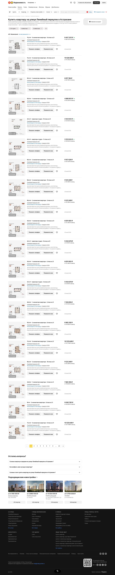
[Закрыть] (106, 12)
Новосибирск (35, 518)
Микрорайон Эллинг (61, 523)
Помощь (73, 553)
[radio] (34, 446)
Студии (10, 534)
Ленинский (58, 521)
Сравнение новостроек (91, 516)
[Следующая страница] (63, 446)
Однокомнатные (12, 539)
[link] (104, 2)
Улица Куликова (12, 523)
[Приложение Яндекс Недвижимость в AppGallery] (103, 564)
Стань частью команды (32, 553)
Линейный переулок (32, 40)
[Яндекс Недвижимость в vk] (100, 554)
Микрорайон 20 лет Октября (63, 525)
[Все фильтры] (9, 12)
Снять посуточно (36, 536)
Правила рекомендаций (63, 553)
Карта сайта (81, 553)
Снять (33, 534)
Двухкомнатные (12, 536)
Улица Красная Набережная (15, 521)
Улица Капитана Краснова (14, 516)
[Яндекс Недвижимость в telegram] (106, 554)
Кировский (58, 516)
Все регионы (88, 514)
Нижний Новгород (36, 525)
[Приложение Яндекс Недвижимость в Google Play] (100, 564)
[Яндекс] (104, 572)
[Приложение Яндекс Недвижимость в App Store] (97, 564)
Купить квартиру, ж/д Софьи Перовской (66, 536)
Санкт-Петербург (36, 516)
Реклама (22, 553)
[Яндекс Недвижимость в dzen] (103, 554)
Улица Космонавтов (13, 518)
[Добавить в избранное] (57, 49)
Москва (34, 514)
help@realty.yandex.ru (39, 563)
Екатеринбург (35, 521)
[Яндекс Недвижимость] (17, 2)
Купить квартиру (60, 534)
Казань (33, 523)
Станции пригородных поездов (93, 521)
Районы (87, 518)
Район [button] (90, 12)
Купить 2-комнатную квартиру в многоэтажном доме (69, 545)
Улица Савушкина (12, 525)
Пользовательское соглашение (48, 553)
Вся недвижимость (13, 553)
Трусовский (59, 518)
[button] (74, 2)
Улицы (86, 523)
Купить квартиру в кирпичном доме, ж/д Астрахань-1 (69, 543)
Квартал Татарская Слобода (63, 514)
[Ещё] (46, 28)
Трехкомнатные (12, 541)
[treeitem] (12, 7)
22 (59, 446)
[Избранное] (71, 2)
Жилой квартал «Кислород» (34, 41)
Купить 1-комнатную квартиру (63, 539)
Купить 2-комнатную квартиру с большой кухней (68, 541)
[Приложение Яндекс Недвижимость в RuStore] (105, 564)
